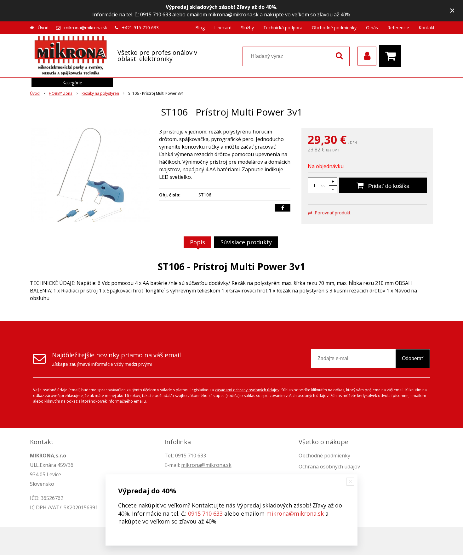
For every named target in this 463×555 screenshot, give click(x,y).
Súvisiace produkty (246, 242)
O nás (372, 28)
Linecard (223, 28)
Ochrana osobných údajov (329, 466)
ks (322, 185)
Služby (247, 28)
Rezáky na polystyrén (100, 93)
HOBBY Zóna (60, 93)
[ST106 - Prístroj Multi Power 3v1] (90, 175)
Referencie (398, 28)
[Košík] (391, 56)
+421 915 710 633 (140, 28)
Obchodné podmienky (334, 28)
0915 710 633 (155, 14)
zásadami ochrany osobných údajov (247, 390)
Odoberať (412, 358)
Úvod (43, 28)
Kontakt (427, 28)
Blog (200, 28)
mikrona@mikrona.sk (233, 14)
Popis (197, 242)
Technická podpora (282, 28)
